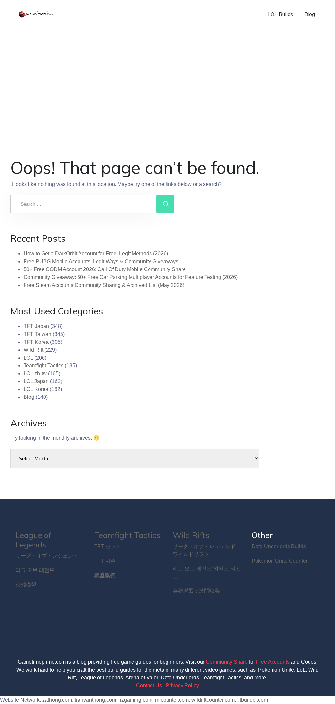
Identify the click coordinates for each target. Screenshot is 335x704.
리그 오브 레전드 (35, 570)
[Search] (165, 204)
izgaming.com (136, 700)
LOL (28, 358)
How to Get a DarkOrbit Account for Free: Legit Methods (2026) (96, 253)
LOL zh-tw (35, 373)
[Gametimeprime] (36, 14)
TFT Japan (36, 326)
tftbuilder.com (252, 700)
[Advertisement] (167, 77)
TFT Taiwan (37, 334)
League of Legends (33, 539)
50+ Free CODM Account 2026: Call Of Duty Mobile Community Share (105, 269)
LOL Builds (280, 14)
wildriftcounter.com (213, 700)
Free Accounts (273, 662)
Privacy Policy (182, 685)
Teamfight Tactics (43, 365)
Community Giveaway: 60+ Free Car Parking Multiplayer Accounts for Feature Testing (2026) (131, 277)
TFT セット (107, 546)
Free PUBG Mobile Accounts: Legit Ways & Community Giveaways (101, 261)
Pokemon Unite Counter (280, 561)
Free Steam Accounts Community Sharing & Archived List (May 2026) (104, 285)
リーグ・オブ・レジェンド (46, 556)
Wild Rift (33, 350)
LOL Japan (36, 381)
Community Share (227, 662)
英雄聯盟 (25, 584)
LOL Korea (36, 389)
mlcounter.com (172, 700)
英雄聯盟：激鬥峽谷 (196, 591)
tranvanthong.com (95, 700)
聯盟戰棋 (104, 575)
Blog (309, 14)
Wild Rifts (191, 535)
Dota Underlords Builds (279, 546)
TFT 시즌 (105, 561)
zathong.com (57, 700)
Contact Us (149, 685)
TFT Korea (36, 342)
